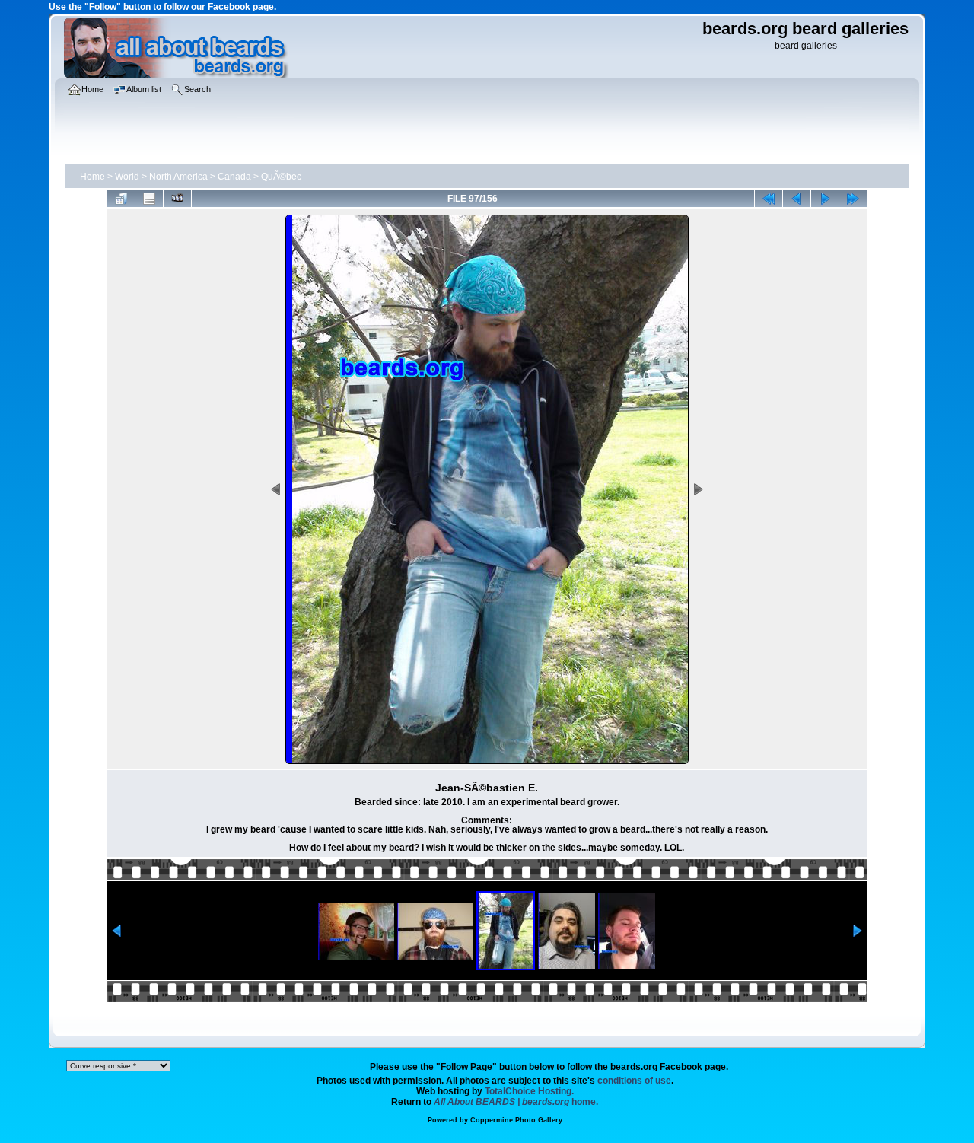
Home (92, 176)
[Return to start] (768, 198)
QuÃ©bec (281, 176)
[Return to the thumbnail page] (121, 198)
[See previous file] (796, 198)
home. (516, 1102)
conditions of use (634, 1080)
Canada (234, 176)
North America (178, 176)
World (127, 176)
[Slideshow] (177, 198)
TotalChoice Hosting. (529, 1091)
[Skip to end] (853, 198)
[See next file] (825, 198)
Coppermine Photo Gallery (516, 1120)
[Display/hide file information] (149, 198)
